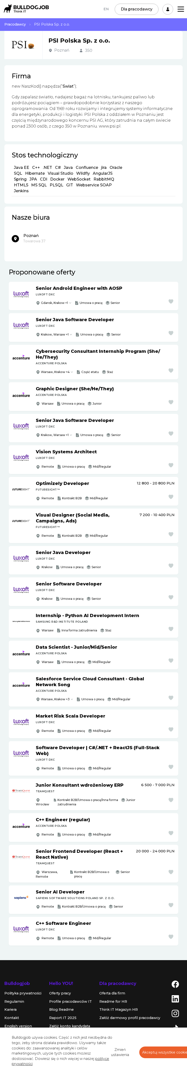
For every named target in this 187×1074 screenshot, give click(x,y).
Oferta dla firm (112, 993)
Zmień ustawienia (120, 1052)
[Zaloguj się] (167, 9)
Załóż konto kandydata (69, 1026)
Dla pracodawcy (136, 9)
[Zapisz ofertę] (171, 301)
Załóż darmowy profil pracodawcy (129, 1018)
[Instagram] (175, 1013)
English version (18, 1026)
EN (106, 9)
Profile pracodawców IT (70, 1001)
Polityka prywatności (22, 993)
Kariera (10, 1009)
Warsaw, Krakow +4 (55, 372)
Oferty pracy (60, 993)
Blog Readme (61, 1009)
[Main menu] (181, 9)
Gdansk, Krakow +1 (54, 303)
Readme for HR (113, 1001)
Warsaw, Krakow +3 (55, 699)
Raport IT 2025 (62, 1018)
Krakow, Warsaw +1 (55, 334)
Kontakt (11, 1018)
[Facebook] (175, 984)
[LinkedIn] (175, 998)
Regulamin (14, 1001)
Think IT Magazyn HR (118, 1009)
